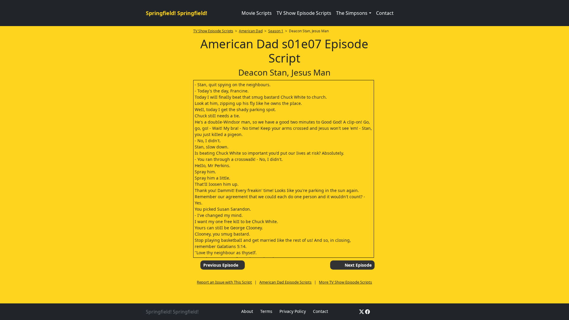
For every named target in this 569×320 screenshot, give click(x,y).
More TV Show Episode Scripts (345, 282)
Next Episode (358, 265)
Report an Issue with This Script (224, 282)
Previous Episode (220, 265)
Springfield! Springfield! (176, 13)
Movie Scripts (257, 13)
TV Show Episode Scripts (303, 13)
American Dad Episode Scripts (285, 282)
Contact (385, 13)
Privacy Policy (292, 311)
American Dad (251, 30)
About (247, 311)
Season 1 (275, 30)
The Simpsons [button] (351, 13)
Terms (266, 311)
